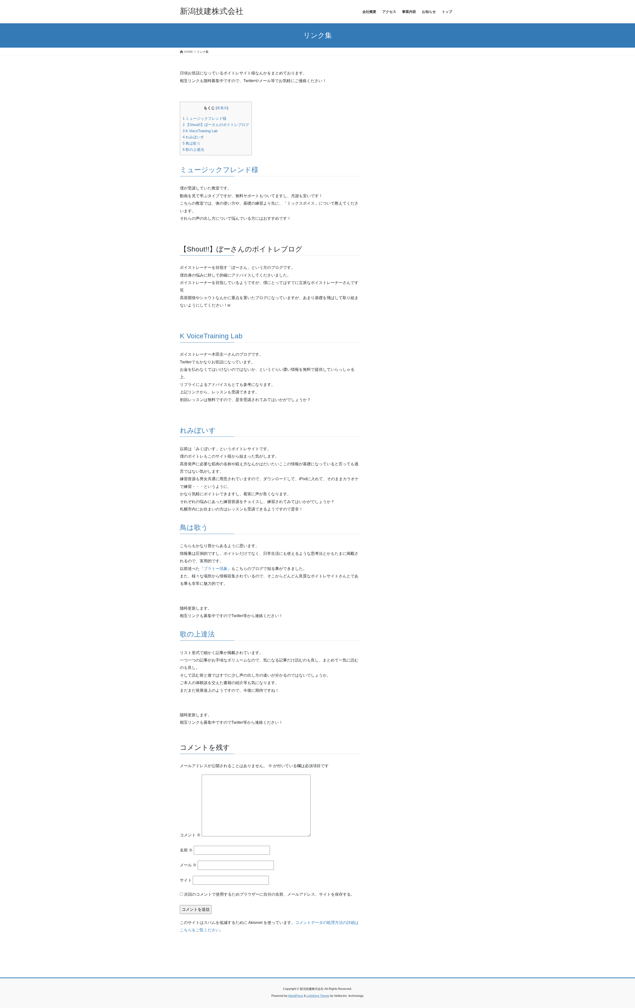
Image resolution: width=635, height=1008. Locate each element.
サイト (186, 880)
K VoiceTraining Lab (200, 131)
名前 (186, 850)
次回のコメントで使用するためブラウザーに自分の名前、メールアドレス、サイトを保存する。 (269, 894)
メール (188, 865)
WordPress (295, 996)
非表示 (222, 108)
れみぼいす (193, 137)
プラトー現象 (215, 569)
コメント (190, 835)
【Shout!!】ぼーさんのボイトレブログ (216, 125)
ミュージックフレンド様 (204, 118)
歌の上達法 (193, 149)
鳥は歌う (191, 143)
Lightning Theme (318, 996)
